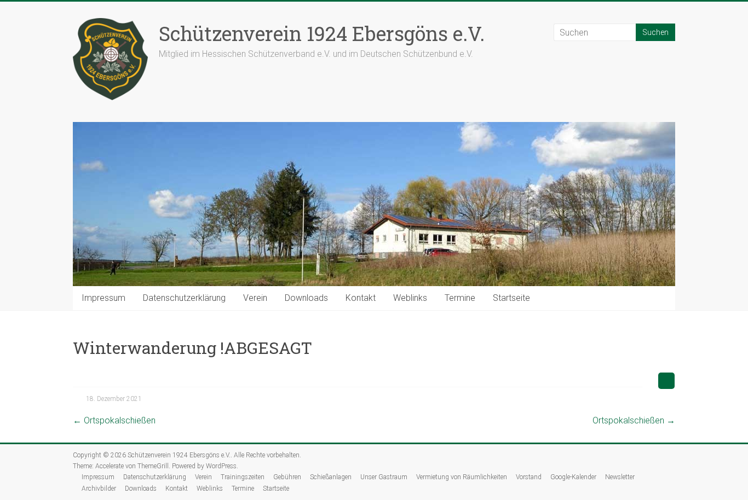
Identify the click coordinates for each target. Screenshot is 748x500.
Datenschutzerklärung (184, 298)
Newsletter (620, 477)
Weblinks (410, 298)
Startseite (511, 298)
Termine (460, 298)
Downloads (306, 298)
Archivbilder (99, 488)
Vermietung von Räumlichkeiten (461, 477)
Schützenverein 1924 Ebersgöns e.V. (322, 33)
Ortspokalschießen (114, 420)
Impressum (103, 298)
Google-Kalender (573, 477)
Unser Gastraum (383, 477)
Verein (255, 298)
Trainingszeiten (242, 477)
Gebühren (287, 477)
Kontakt (361, 298)
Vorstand (529, 477)
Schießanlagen (331, 477)
